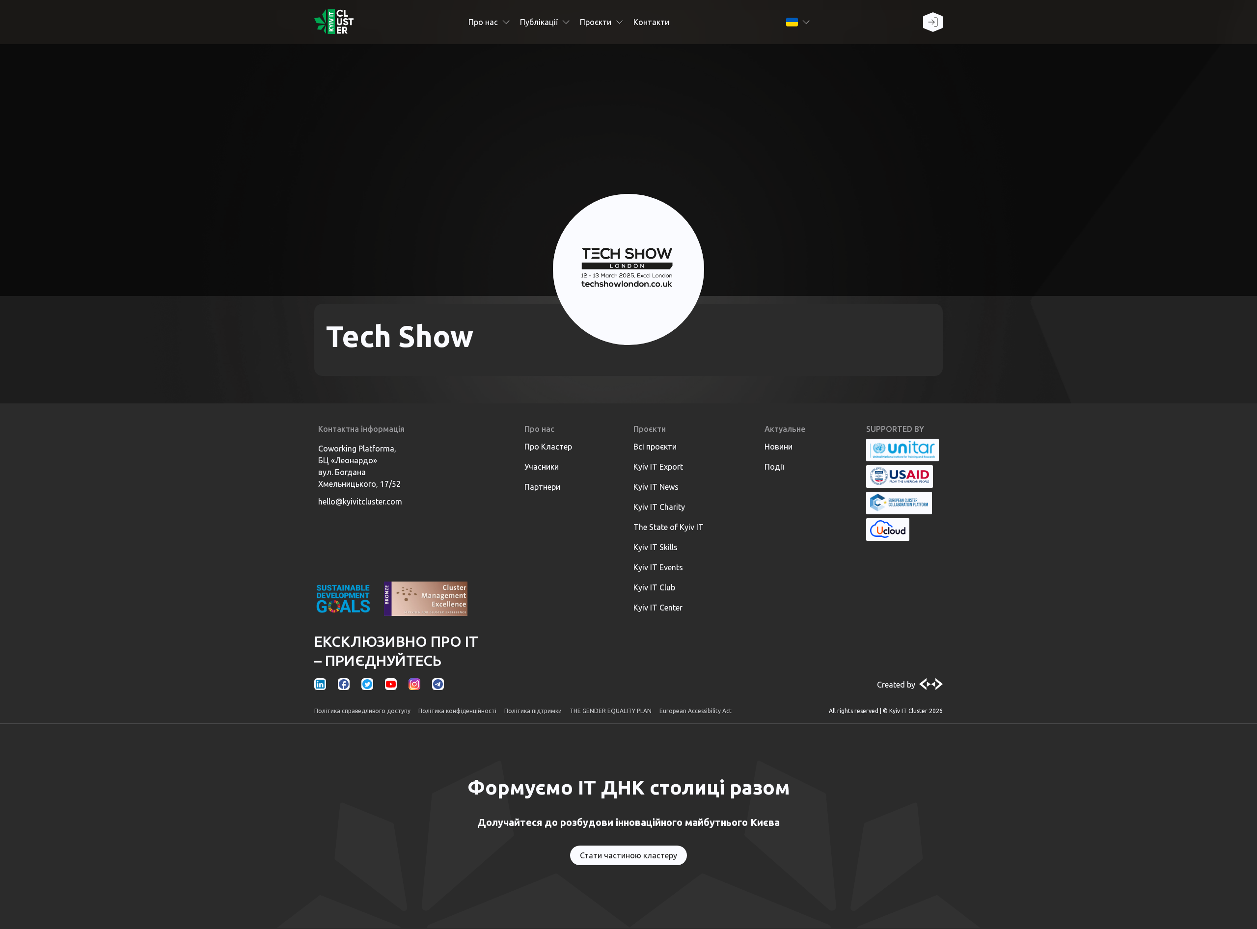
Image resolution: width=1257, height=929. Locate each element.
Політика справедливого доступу (362, 711)
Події (774, 466)
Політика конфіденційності (457, 711)
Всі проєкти (655, 446)
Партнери (542, 486)
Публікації (539, 22)
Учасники (541, 466)
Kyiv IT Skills (655, 547)
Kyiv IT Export (658, 466)
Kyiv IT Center (658, 607)
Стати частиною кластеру (628, 855)
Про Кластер (548, 446)
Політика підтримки (533, 711)
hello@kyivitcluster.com (360, 501)
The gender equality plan (611, 711)
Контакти (651, 22)
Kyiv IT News (656, 486)
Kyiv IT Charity (659, 507)
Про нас (483, 22)
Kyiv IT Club (654, 587)
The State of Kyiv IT (668, 527)
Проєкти (595, 22)
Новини (778, 446)
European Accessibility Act (695, 711)
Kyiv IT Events (658, 567)
